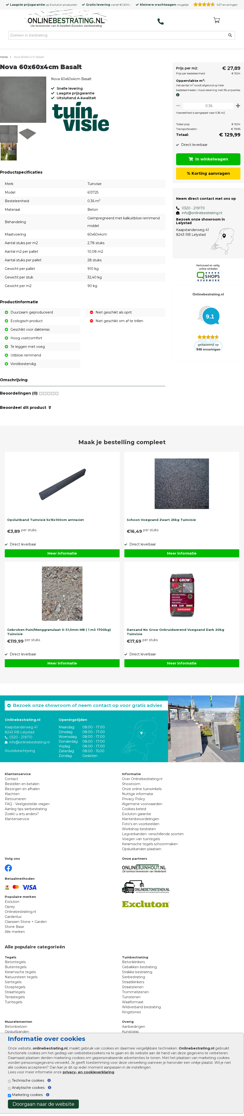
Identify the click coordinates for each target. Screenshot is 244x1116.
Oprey (10, 907)
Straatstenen (132, 987)
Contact (11, 779)
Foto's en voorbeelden (140, 824)
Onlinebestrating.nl (20, 912)
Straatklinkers (133, 982)
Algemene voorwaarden (142, 804)
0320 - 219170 (193, 208)
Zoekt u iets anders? (22, 814)
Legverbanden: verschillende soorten (153, 834)
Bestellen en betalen (22, 784)
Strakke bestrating (137, 972)
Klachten (12, 794)
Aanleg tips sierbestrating (26, 809)
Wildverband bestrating (141, 1007)
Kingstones (131, 1012)
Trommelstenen (135, 992)
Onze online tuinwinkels (142, 789)
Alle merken (15, 932)
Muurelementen (18, 1021)
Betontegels (15, 962)
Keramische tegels (20, 972)
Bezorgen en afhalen (22, 789)
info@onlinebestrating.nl (202, 213)
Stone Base (14, 927)
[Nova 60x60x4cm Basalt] (23, 100)
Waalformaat (132, 1002)
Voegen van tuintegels (141, 839)
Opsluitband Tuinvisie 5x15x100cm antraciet (45, 520)
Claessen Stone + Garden (26, 922)
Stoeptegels (15, 987)
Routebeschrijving (20, 751)
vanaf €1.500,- (108, 4)
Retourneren (15, 799)
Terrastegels (15, 997)
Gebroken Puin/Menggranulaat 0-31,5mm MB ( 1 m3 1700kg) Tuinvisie (59, 632)
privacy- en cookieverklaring (88, 1072)
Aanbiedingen (133, 1026)
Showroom (131, 784)
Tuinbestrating (135, 957)
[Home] (66, 19)
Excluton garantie (136, 814)
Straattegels (15, 992)
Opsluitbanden (17, 1031)
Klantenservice (17, 819)
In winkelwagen (211, 159)
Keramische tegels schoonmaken (150, 844)
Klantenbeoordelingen (140, 819)
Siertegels (13, 982)
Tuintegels (13, 1002)
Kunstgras (130, 1031)
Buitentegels (15, 967)
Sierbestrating (133, 977)
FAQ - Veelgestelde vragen (27, 804)
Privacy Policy (133, 799)
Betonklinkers (133, 962)
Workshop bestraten (139, 829)
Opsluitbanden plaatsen (141, 849)
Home (4, 57)
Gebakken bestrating (139, 967)
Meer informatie (62, 553)
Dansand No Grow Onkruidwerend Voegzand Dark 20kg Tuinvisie (175, 632)
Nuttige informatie (137, 794)
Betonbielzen (16, 1026)
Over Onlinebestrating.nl (142, 779)
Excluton (56, 4)
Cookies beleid (134, 809)
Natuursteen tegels (21, 977)
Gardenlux (13, 917)
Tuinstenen (131, 997)
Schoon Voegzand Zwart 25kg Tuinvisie (161, 520)
